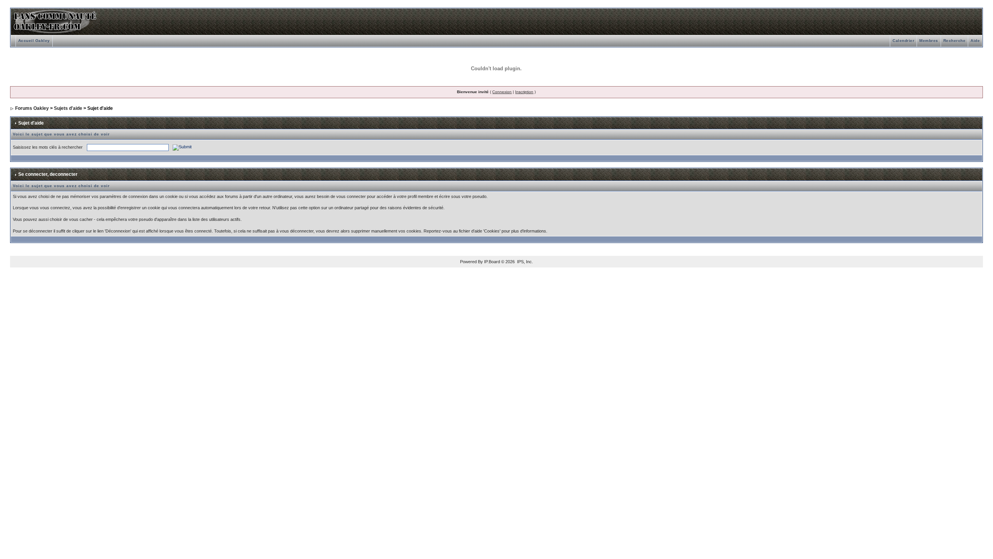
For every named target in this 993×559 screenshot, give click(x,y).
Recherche (954, 40)
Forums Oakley (32, 108)
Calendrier (903, 40)
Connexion (502, 92)
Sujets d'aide (68, 108)
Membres (928, 40)
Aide (975, 40)
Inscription (524, 92)
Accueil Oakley (34, 40)
